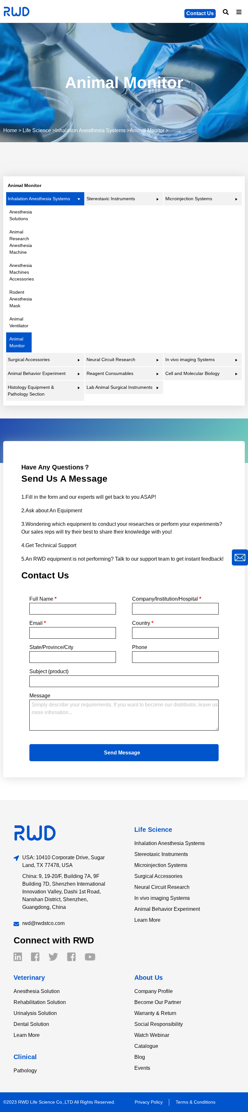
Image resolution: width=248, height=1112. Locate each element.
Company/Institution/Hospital (166, 599)
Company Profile (153, 991)
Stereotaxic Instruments (161, 854)
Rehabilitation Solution (40, 1002)
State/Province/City (51, 647)
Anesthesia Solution (37, 991)
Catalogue (146, 1046)
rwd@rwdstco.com (43, 923)
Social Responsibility (158, 1024)
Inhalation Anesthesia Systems (90, 130)
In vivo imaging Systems (162, 898)
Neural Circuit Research (162, 887)
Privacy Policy (149, 1102)
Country (142, 623)
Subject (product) (48, 671)
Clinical (25, 1056)
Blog (139, 1057)
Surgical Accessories (158, 876)
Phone (139, 647)
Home (10, 130)
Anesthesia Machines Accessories (20, 272)
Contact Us (200, 13)
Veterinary (29, 977)
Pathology (25, 1070)
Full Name (43, 599)
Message (39, 695)
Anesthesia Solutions (20, 215)
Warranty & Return (155, 1013)
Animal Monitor (147, 130)
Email (37, 623)
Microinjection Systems (160, 865)
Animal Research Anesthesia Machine (20, 242)
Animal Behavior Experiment (167, 909)
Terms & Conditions (195, 1102)
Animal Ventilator (18, 322)
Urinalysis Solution (35, 1013)
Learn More (147, 920)
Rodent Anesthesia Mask (20, 299)
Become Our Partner (157, 1002)
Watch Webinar (151, 1035)
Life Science (37, 130)
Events (142, 1068)
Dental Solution (31, 1024)
